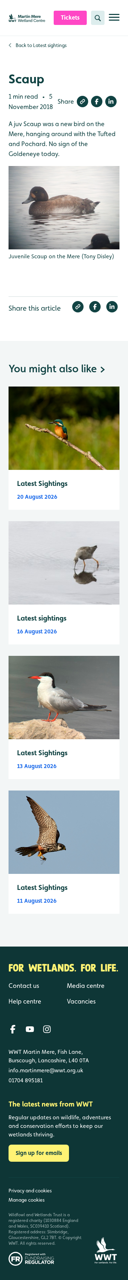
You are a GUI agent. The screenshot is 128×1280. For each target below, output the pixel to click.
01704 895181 (26, 1080)
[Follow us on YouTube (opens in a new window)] (30, 1029)
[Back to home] (105, 1222)
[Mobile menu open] (114, 20)
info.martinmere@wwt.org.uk (46, 1070)
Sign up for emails (39, 1153)
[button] (82, 101)
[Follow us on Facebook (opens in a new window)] (13, 1029)
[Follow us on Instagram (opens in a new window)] (47, 1029)
